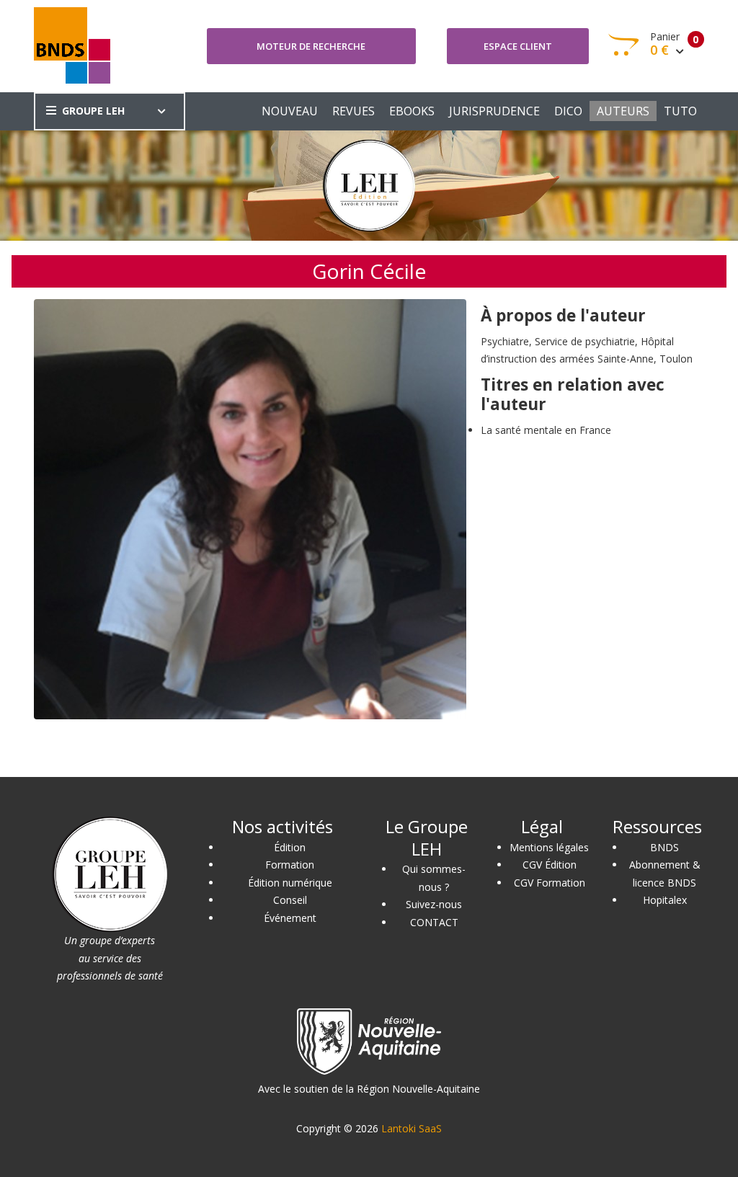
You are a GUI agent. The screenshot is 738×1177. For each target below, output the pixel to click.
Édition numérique (290, 882)
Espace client (518, 46)
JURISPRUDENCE (494, 111)
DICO (568, 111)
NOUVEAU (290, 111)
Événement (290, 918)
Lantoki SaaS (411, 1128)
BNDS (664, 847)
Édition (290, 847)
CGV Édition (550, 864)
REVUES (353, 111)
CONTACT (434, 922)
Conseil (290, 900)
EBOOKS (412, 111)
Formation (289, 864)
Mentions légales (549, 847)
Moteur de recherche (311, 46)
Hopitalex (665, 900)
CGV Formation (549, 882)
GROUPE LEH (93, 110)
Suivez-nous (434, 904)
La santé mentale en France (546, 430)
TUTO (680, 111)
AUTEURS (623, 111)
